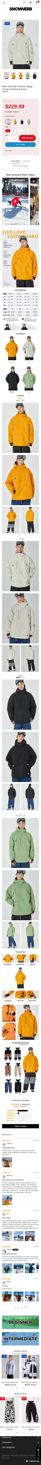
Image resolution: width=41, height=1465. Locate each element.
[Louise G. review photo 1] (7, 1162)
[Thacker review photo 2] (18, 1268)
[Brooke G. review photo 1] (7, 1200)
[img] (6, 1141)
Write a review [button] (20, 1126)
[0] (37, 2)
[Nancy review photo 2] (18, 1296)
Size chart (8, 150)
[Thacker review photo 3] (30, 1268)
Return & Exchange (20, 166)
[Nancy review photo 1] (7, 1296)
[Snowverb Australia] (20, 9)
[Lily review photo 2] (18, 1236)
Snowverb (5, 91)
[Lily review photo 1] (7, 1236)
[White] (8, 122)
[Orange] (15, 122)
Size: (7, 127)
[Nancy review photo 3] (30, 1296)
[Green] (29, 122)
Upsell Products (20, 1394)
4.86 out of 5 (26, 1104)
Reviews (26, 161)
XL (26, 130)
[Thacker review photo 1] (7, 1268)
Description (15, 161)
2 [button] (18, 1307)
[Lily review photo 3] (30, 1236)
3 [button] (21, 1307)
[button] (11, 1111)
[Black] (22, 122)
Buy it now (20, 144)
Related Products (20, 1351)
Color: (10, 116)
